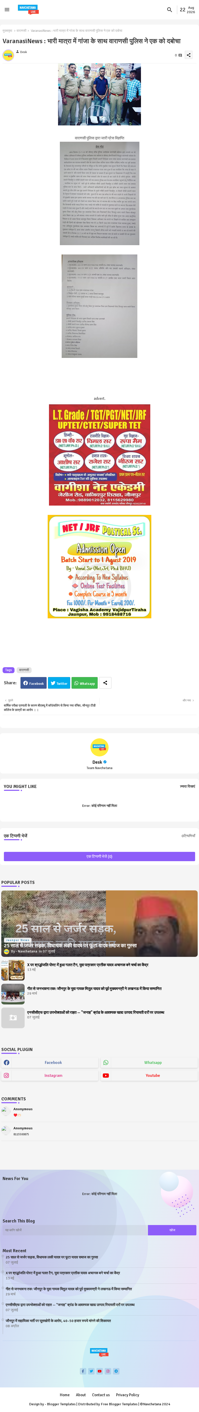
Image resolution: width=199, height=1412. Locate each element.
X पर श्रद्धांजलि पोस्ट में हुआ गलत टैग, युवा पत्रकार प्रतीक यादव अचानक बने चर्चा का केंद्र (87, 965)
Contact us (101, 1395)
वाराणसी (21, 31)
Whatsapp (87, 684)
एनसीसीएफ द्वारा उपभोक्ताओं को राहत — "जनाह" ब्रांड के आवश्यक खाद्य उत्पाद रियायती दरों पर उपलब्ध (95, 1012)
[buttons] (83, 1371)
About (81, 1395)
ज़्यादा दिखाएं (187, 786)
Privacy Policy (127, 1395)
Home (65, 1395)
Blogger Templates (61, 1404)
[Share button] (105, 683)
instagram (53, 1075)
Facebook (36, 684)
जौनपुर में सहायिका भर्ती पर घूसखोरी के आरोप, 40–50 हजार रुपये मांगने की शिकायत (58, 1321)
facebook (53, 1062)
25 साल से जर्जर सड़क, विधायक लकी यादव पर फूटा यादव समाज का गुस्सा (52, 1257)
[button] (170, 10)
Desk (97, 762)
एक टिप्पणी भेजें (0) (99, 856)
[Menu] (7, 10)
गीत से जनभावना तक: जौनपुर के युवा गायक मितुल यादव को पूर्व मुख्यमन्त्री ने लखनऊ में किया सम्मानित (94, 988)
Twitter (62, 684)
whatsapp (153, 1062)
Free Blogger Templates (119, 1404)
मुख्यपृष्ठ (7, 31)
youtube (153, 1075)
